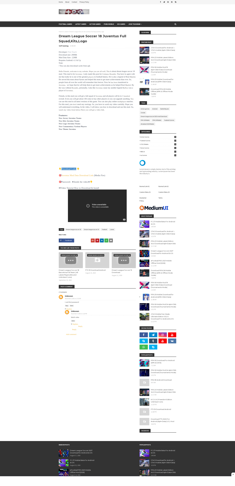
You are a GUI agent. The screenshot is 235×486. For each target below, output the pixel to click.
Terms (160, 198)
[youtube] (172, 334)
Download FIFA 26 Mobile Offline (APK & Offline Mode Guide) (162, 91)
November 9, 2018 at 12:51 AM (73, 298)
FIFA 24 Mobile (157, 120)
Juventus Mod (68, 175)
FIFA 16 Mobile (145, 120)
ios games (158, 155)
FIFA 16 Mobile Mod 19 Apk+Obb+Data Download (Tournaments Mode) (161, 69)
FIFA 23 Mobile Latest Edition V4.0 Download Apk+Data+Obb (163, 58)
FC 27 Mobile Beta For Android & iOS (163, 223)
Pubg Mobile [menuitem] (109, 24)
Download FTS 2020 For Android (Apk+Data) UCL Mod (162, 420)
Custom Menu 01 (145, 192)
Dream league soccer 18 (73, 229)
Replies (69, 309)
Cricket (143, 113)
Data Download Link (84, 175)
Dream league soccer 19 (91, 229)
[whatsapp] (144, 347)
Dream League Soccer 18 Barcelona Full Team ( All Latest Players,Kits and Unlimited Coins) (69, 273)
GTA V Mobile (158, 144)
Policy (142, 201)
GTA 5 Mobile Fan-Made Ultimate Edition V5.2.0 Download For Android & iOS (162, 316)
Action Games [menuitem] (95, 24)
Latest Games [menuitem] (80, 24)
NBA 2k (158, 152)
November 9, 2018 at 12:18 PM (79, 314)
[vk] (172, 341)
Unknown (69, 296)
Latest (66, 32)
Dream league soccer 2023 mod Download (154, 116)
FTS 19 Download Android (95, 270)
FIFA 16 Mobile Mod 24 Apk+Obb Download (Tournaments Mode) (163, 305)
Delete (71, 305)
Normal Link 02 (163, 186)
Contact (74, 2)
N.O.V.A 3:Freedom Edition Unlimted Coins (161, 401)
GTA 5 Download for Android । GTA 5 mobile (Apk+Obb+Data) (163, 49)
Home (61, 2)
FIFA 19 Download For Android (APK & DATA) (163, 361)
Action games (145, 109)
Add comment (71, 334)
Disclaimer (143, 198)
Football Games (169, 120)
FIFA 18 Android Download (161, 380)
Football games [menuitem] (65, 24)
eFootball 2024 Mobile (147, 124)
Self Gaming (63, 46)
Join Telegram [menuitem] (134, 24)
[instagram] (163, 334)
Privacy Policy (84, 2)
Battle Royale (164, 109)
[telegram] (164, 2)
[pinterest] (168, 2)
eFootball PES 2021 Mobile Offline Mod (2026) (161, 262)
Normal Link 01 (144, 186)
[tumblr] (153, 341)
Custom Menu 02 (164, 192)
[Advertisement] (97, 150)
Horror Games (158, 148)
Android (154, 109)
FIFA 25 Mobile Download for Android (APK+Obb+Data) (162, 80)
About (67, 2)
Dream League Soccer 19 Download (122, 271)
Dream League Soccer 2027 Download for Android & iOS (162, 252)
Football (104, 229)
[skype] (175, 2)
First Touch (72, 52)
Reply (66, 305)
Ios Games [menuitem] (121, 24)
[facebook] (160, 2)
